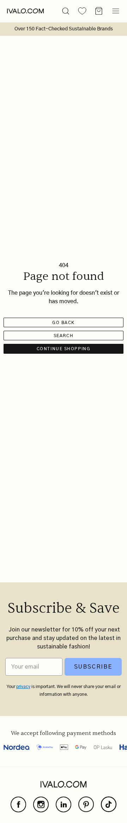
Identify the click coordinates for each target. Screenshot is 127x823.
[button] (65, 10)
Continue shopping (64, 349)
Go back (63, 323)
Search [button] (63, 336)
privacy (23, 686)
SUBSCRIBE (93, 667)
